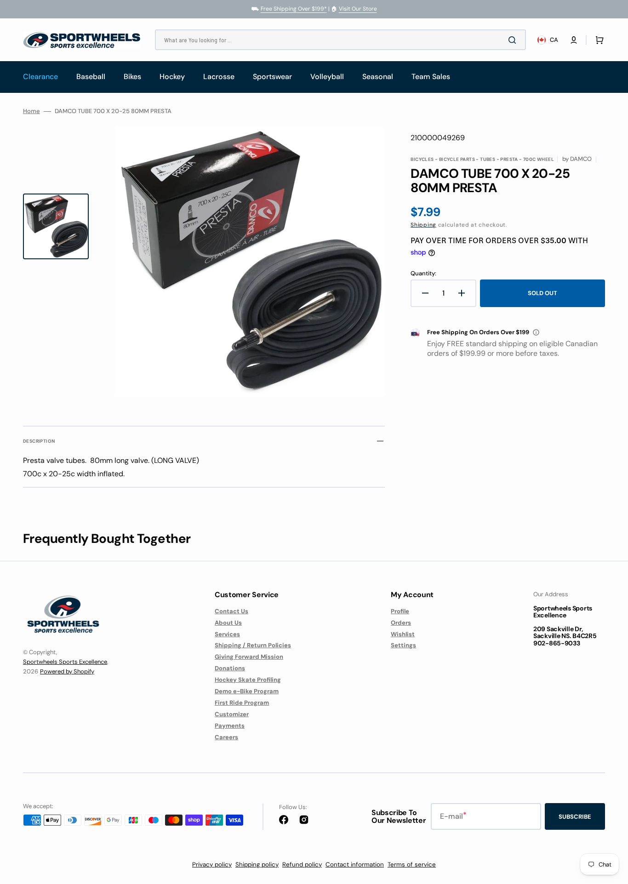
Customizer (232, 714)
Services (227, 634)
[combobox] (340, 39)
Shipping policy (257, 864)
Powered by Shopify (67, 671)
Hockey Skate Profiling (248, 680)
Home (31, 111)
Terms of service (412, 864)
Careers (226, 737)
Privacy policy (212, 864)
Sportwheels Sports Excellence (65, 662)
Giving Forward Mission (249, 657)
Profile (400, 611)
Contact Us (231, 611)
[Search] (514, 40)
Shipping (423, 224)
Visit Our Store (358, 8)
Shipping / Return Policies (253, 645)
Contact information (354, 864)
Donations (230, 668)
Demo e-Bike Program (247, 691)
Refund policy (302, 864)
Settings (403, 645)
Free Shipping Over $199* (294, 8)
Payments (230, 726)
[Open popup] (536, 332)
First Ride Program (242, 703)
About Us (228, 623)
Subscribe (575, 817)
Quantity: (423, 273)
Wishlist (403, 634)
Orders (401, 623)
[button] (574, 40)
